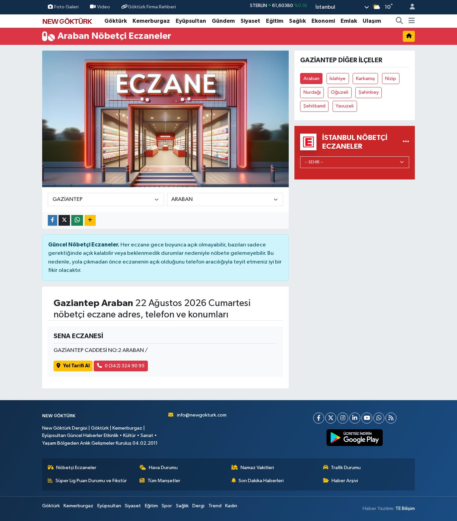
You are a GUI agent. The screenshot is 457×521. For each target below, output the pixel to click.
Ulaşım (372, 21)
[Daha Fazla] (90, 220)
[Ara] (399, 21)
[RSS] (390, 418)
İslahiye (338, 78)
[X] (330, 418)
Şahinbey (369, 92)
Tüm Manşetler (164, 480)
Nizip (390, 78)
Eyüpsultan (191, 21)
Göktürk (115, 21)
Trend (214, 505)
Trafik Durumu (346, 467)
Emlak (349, 21)
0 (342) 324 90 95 (125, 365)
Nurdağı (312, 92)
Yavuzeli (345, 105)
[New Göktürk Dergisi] (67, 20)
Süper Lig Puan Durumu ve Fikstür (91, 480)
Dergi (198, 505)
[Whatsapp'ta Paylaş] (77, 220)
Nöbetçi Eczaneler (76, 467)
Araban (311, 78)
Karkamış (365, 78)
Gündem (223, 21)
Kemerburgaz (151, 21)
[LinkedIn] (354, 418)
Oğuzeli (339, 92)
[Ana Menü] (411, 21)
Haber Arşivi (345, 480)
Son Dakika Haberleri (261, 480)
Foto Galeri (66, 6)
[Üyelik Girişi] (409, 7)
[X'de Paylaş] (64, 220)
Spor (167, 505)
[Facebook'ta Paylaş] (52, 220)
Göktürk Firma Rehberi (152, 6)
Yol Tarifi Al (76, 365)
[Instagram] (342, 418)
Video (103, 6)
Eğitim (274, 21)
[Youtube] (366, 418)
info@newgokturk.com (201, 415)
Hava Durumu (163, 467)
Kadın (231, 505)
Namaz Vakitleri (257, 467)
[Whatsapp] (378, 418)
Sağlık (297, 21)
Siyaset (250, 21)
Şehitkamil (314, 105)
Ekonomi (323, 21)
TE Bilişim (405, 508)
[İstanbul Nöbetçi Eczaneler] (406, 142)
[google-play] (354, 437)
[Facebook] (318, 418)
